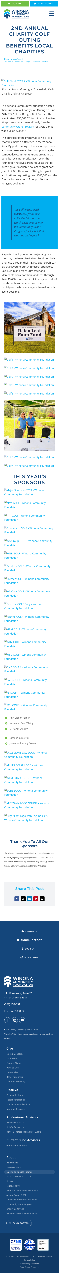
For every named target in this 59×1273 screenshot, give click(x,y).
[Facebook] (17, 899)
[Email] (42, 899)
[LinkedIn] (29, 899)
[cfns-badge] (16, 1240)
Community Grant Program (17, 126)
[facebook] (7, 1020)
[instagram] (15, 1020)
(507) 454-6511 (13, 1004)
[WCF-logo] (16, 10)
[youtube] (22, 1020)
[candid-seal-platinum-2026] (43, 1240)
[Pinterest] (36, 899)
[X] (23, 899)
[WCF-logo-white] (18, 977)
